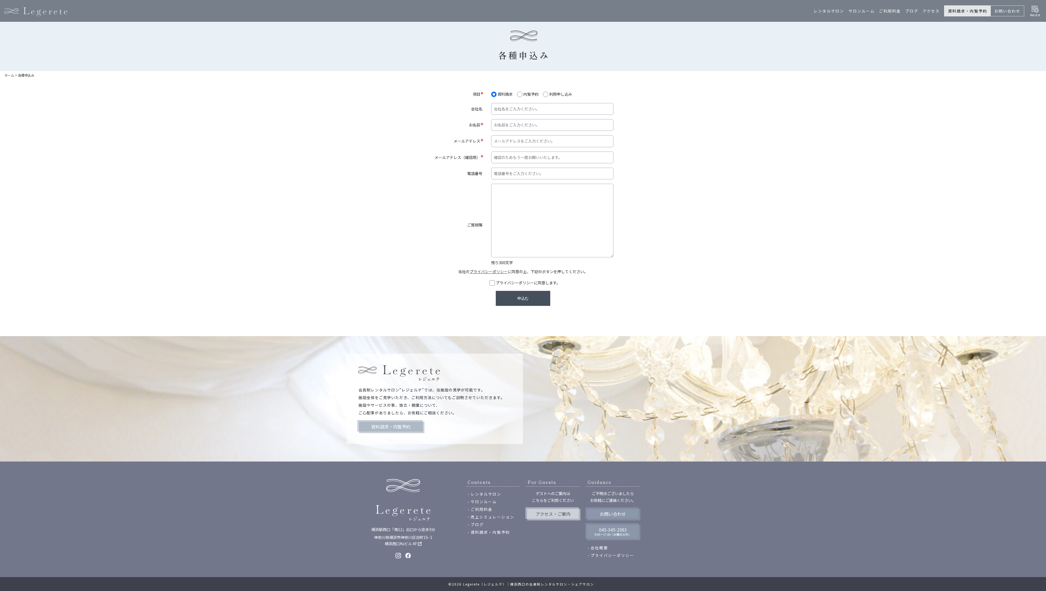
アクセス (931, 11)
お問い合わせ (1007, 11)
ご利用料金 (890, 11)
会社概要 (599, 547)
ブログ (911, 11)
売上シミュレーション (492, 517)
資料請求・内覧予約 (967, 11)
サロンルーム (862, 11)
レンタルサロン (829, 11)
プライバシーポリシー (489, 271)
